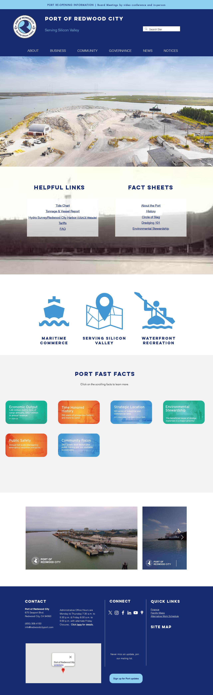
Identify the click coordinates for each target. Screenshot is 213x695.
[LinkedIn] (129, 612)
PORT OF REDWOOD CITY (84, 18)
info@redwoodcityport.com (39, 627)
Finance (155, 609)
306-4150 (36, 623)
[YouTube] (135, 612)
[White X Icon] (110, 612)
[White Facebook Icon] (123, 612)
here (79, 624)
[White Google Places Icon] (142, 612)
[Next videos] (182, 537)
